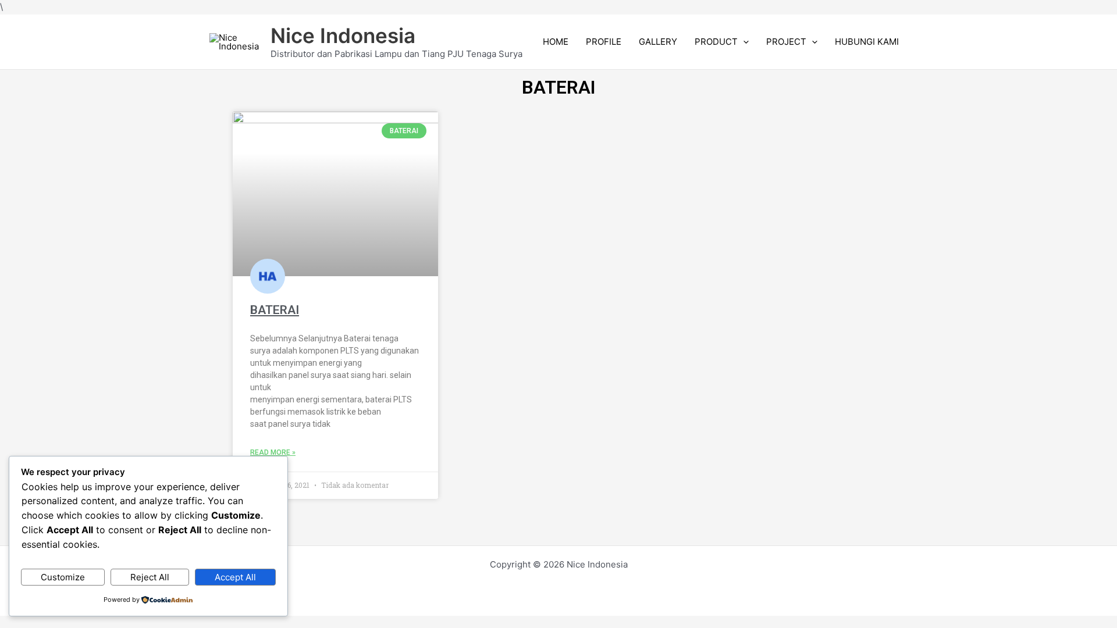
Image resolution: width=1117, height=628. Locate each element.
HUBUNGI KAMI (867, 41)
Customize (63, 577)
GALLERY (658, 41)
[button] (743, 42)
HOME (555, 41)
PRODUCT (716, 41)
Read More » (273, 452)
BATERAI (274, 310)
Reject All (149, 577)
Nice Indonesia (343, 35)
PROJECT (786, 41)
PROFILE (603, 41)
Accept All (235, 577)
